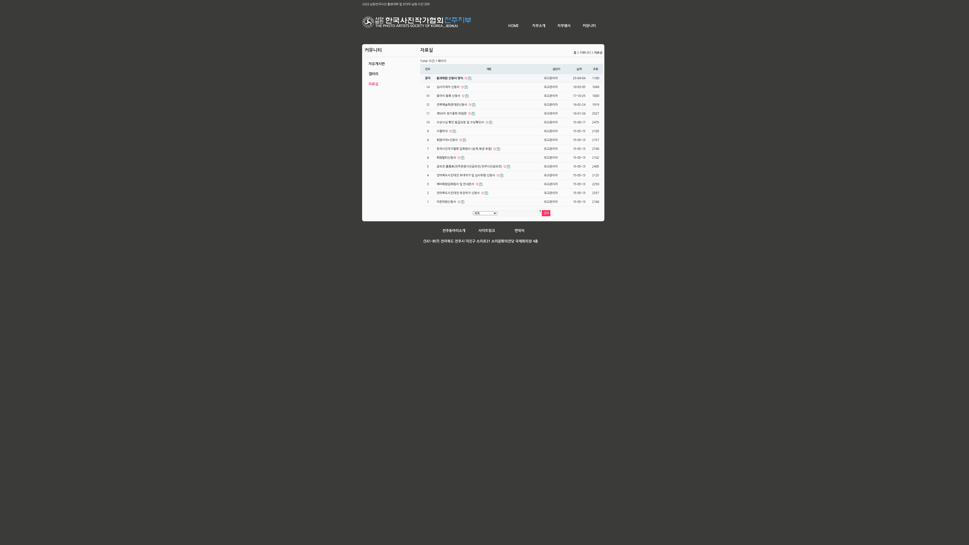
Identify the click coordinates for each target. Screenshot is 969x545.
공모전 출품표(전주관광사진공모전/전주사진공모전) (470, 166)
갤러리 (373, 74)
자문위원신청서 (447, 201)
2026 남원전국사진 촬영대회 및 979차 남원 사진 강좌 (396, 4)
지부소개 (538, 26)
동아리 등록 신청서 (449, 95)
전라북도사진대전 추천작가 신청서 (458, 193)
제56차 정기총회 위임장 (452, 113)
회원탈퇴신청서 (447, 157)
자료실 (373, 84)
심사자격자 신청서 (448, 87)
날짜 (579, 69)
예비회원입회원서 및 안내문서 (456, 184)
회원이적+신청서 (448, 140)
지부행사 (564, 26)
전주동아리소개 (453, 230)
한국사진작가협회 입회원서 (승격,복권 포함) (465, 148)
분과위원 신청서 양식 (450, 78)
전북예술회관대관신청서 (452, 104)
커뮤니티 (589, 26)
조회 (595, 69)
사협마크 (442, 131)
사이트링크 (486, 230)
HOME (513, 26)
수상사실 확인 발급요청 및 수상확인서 (461, 122)
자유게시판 (376, 64)
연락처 (519, 230)
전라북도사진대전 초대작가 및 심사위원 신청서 (466, 175)
